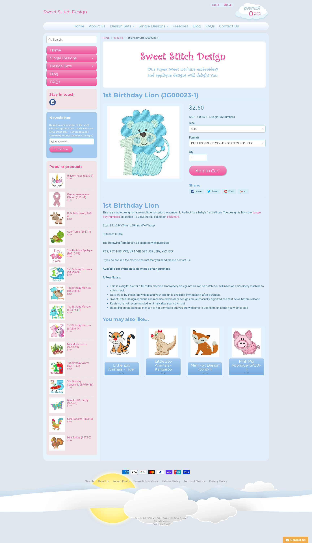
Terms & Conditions (145, 481)
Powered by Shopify (162, 524)
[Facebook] (52, 102)
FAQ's (55, 82)
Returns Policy (171, 481)
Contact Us (229, 26)
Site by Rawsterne (162, 521)
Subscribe (61, 149)
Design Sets (120, 26)
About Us (97, 26)
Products (118, 37)
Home (78, 26)
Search (89, 481)
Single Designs (152, 26)
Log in (215, 5)
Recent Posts (121, 481)
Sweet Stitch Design (65, 11)
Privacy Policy (218, 481)
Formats (194, 137)
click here (173, 217)
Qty (191, 152)
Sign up (228, 5)
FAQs (210, 26)
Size (192, 123)
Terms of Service (194, 481)
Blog (197, 26)
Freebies (180, 26)
